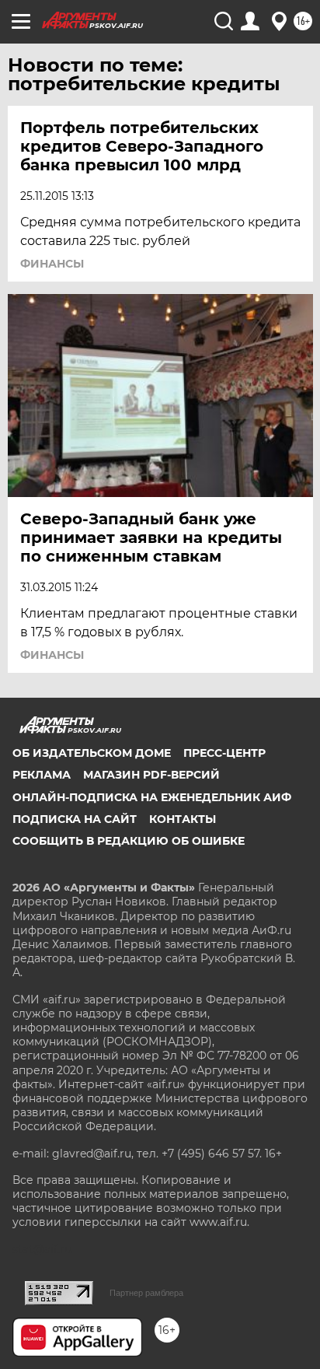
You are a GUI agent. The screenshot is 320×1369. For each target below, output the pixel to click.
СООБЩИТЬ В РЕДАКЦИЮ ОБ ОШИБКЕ (128, 841)
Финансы (52, 263)
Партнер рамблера (146, 1292)
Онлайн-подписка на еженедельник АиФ (151, 797)
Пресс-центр (224, 753)
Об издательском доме (91, 753)
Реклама (41, 775)
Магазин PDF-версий (151, 775)
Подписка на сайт (74, 819)
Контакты (182, 819)
